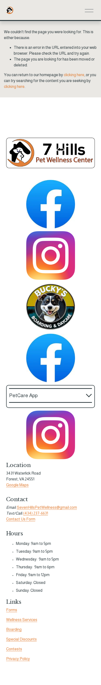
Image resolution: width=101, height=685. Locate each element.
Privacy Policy (18, 659)
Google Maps (17, 485)
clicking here (74, 75)
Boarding (14, 629)
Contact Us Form (20, 519)
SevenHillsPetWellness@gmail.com (47, 507)
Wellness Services (21, 620)
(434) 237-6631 (35, 513)
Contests (14, 649)
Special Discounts (21, 639)
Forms (11, 610)
